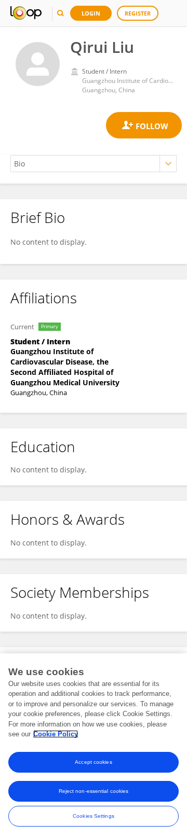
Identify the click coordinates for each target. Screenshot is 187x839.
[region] (93, 746)
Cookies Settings (93, 816)
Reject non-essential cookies (94, 791)
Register (138, 13)
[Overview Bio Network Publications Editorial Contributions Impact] (93, 163)
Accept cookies (93, 762)
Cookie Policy (55, 734)
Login (91, 13)
